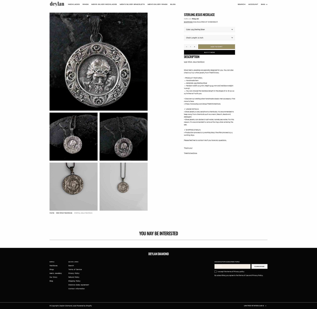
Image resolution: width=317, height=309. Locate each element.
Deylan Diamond (65, 306)
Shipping (188, 22)
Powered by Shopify (84, 306)
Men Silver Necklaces (64, 213)
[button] (253, 4)
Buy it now (209, 52)
